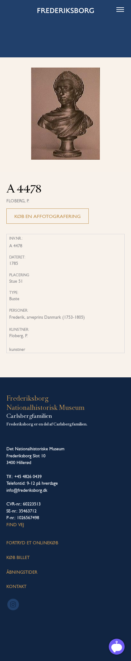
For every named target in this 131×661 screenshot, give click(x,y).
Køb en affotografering (47, 216)
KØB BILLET (18, 557)
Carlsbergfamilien (29, 416)
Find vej (15, 524)
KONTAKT (16, 586)
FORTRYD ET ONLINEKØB (32, 542)
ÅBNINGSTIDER (21, 572)
